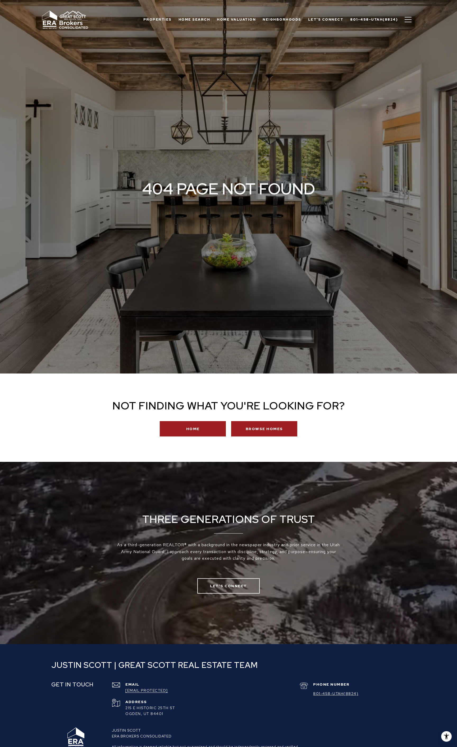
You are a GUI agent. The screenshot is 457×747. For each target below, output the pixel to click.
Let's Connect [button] (228, 586)
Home (193, 428)
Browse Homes (264, 428)
